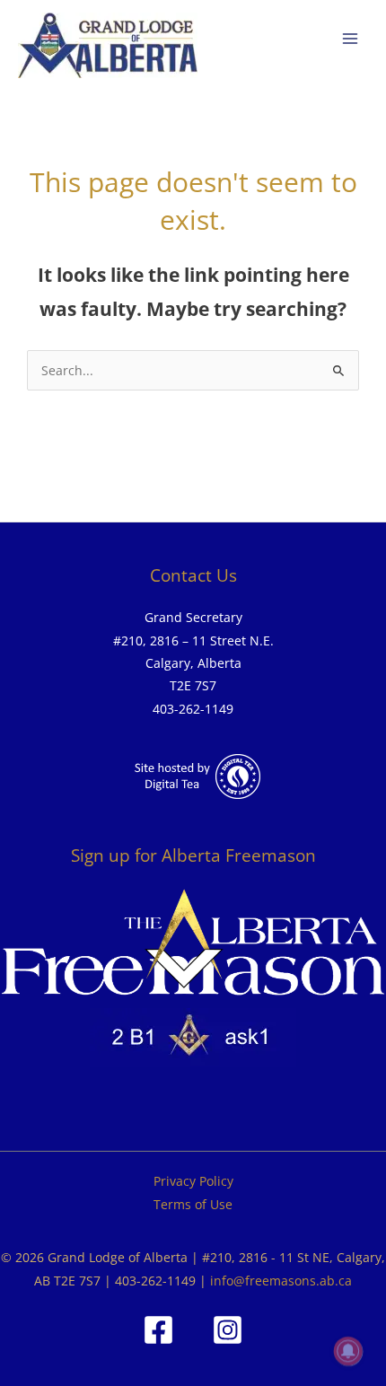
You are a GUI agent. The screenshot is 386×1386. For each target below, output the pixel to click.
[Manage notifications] (348, 1351)
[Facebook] (158, 1330)
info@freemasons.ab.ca (281, 1280)
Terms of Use (193, 1204)
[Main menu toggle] (350, 39)
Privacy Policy (193, 1180)
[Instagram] (227, 1330)
